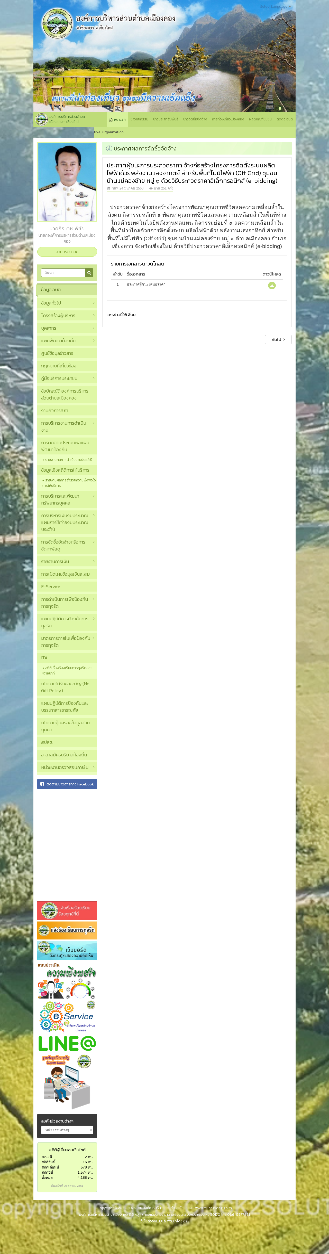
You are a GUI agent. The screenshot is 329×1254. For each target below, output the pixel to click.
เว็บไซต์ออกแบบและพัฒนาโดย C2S (164, 1221)
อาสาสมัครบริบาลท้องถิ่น (64, 754)
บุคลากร (48, 328)
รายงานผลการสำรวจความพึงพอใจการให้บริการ (69, 483)
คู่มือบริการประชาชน (59, 378)
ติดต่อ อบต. (285, 119)
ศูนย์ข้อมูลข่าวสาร (57, 353)
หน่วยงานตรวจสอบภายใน (64, 767)
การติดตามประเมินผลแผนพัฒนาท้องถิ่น (65, 446)
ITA (44, 657)
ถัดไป (277, 339)
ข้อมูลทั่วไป (51, 302)
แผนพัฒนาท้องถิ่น (58, 340)
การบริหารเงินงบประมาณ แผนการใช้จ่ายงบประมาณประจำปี (64, 522)
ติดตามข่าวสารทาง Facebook (70, 784)
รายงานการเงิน (55, 561)
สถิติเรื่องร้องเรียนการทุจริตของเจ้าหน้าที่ (67, 670)
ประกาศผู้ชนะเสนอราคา (146, 284)
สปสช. (47, 742)
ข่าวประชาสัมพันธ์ (165, 119)
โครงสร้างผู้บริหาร (58, 315)
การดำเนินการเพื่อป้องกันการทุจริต (64, 603)
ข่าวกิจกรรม (139, 119)
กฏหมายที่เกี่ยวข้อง (58, 365)
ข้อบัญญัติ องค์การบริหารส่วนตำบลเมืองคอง (64, 394)
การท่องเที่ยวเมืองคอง (228, 119)
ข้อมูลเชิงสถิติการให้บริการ (65, 470)
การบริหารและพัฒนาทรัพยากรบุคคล (60, 499)
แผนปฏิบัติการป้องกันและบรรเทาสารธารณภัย (64, 707)
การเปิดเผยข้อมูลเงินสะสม (65, 574)
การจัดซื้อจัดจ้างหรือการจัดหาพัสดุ (63, 545)
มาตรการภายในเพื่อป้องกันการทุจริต (65, 642)
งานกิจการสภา (54, 410)
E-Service (50, 586)
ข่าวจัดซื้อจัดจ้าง (195, 119)
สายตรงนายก (67, 252)
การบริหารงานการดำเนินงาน (63, 426)
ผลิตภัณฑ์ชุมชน (260, 119)
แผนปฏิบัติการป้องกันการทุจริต (64, 622)
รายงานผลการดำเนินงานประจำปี (68, 459)
